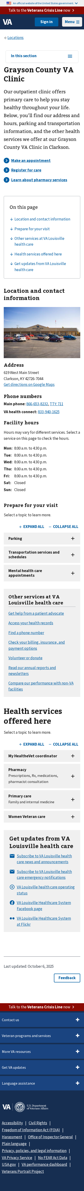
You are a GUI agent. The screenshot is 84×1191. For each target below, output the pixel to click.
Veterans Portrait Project (23, 1171)
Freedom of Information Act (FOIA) (31, 1129)
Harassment (12, 1136)
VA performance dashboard (44, 1164)
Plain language (14, 1143)
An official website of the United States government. (43, 3)
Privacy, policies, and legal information (34, 1150)
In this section (24, 56)
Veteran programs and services (26, 1035)
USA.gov (9, 1164)
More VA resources (16, 1051)
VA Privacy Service (17, 1157)
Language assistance (18, 1083)
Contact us (10, 1019)
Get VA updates (14, 1067)
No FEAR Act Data (52, 1157)
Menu (70, 21)
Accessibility (12, 1122)
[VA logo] (7, 22)
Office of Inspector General (50, 1136)
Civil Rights (38, 1122)
